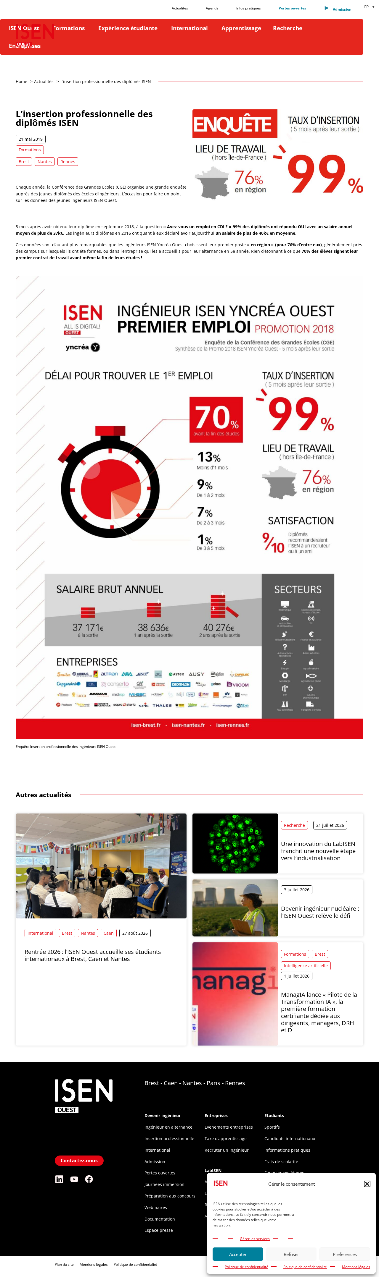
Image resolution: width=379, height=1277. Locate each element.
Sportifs (272, 1127)
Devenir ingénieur (162, 1115)
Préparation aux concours (169, 1196)
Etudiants (274, 1115)
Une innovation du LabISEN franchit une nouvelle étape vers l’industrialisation (318, 851)
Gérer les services (255, 1238)
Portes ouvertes (292, 8)
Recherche (287, 28)
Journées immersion (164, 1184)
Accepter (238, 1254)
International (189, 28)
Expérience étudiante (128, 28)
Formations (69, 28)
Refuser (291, 1254)
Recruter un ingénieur (227, 1150)
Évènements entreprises (229, 1127)
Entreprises (216, 1115)
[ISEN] (84, 1149)
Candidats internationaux (289, 1138)
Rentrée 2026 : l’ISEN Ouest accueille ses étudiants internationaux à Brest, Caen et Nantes (93, 955)
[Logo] (35, 37)
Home (21, 81)
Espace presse (158, 1230)
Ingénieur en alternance (168, 1127)
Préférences (345, 1254)
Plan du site (64, 1264)
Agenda (212, 8)
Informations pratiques (287, 1150)
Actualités (180, 8)
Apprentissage (241, 28)
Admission (154, 1161)
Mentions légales (356, 1266)
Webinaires (155, 1207)
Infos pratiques (248, 8)
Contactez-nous (79, 1160)
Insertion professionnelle (169, 1138)
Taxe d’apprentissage (226, 1138)
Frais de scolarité (281, 1161)
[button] (367, 1184)
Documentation (159, 1219)
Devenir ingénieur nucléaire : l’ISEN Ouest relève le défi (320, 912)
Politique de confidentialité (246, 1266)
